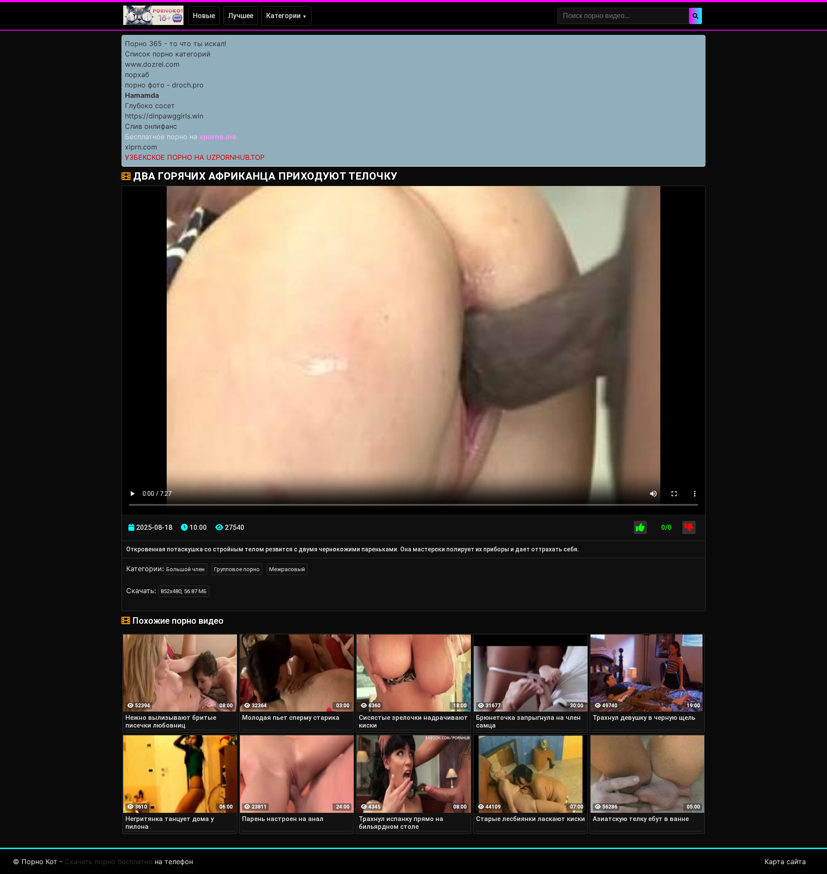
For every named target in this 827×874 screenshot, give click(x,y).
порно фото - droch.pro (164, 85)
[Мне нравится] (640, 527)
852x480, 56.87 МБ (184, 591)
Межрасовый (287, 569)
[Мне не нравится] (689, 527)
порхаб (137, 74)
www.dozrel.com (152, 64)
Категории (286, 16)
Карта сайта (785, 861)
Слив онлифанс (151, 126)
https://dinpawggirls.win (164, 116)
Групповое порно (237, 569)
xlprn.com (141, 147)
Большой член (185, 569)
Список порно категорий (168, 54)
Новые (204, 16)
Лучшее (240, 16)
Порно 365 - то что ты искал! (175, 43)
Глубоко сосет (150, 105)
